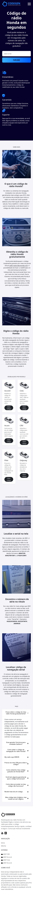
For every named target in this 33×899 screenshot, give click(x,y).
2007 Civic (6, 860)
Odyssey (23, 460)
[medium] (5, 833)
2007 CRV (6, 854)
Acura (6, 425)
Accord (7, 391)
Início (3, 843)
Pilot (6, 460)
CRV (21, 425)
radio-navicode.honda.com (18, 266)
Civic (22, 391)
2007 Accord (7, 857)
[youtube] (2, 833)
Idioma (3, 846)
